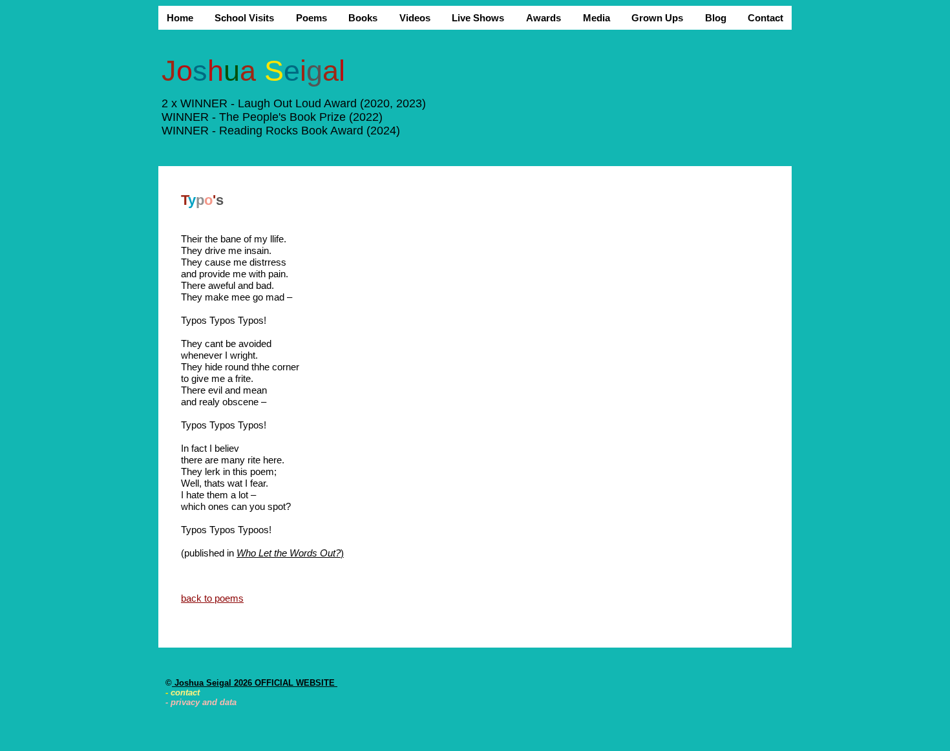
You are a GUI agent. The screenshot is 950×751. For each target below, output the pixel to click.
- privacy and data (201, 702)
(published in (209, 552)
